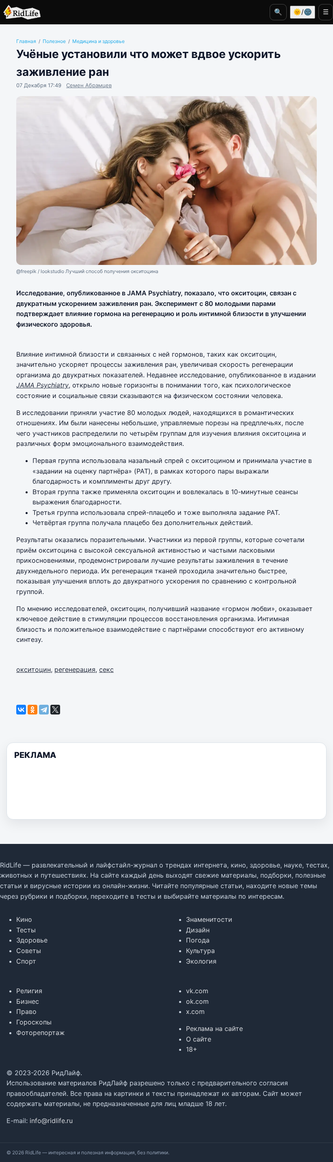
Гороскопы (34, 1022)
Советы (28, 951)
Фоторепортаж (40, 1033)
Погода (198, 940)
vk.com (197, 991)
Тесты (26, 930)
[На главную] (20, 12)
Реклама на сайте (214, 1028)
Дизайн (198, 930)
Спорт (26, 961)
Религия (29, 991)
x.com (195, 1011)
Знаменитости (209, 919)
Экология (201, 961)
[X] (55, 709)
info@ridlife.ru (51, 1121)
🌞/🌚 (302, 12)
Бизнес (27, 1001)
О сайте (198, 1039)
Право (26, 1011)
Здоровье (32, 940)
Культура (200, 951)
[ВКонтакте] (21, 709)
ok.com (197, 1001)
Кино (24, 919)
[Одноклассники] (32, 709)
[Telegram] (44, 709)
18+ (191, 1049)
